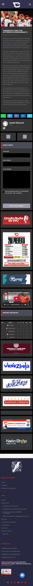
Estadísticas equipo (8, 522)
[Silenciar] (25, 304)
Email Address (7, 160)
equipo (10, 322)
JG (20, 322)
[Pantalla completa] (28, 304)
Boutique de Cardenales (10, 551)
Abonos (5, 534)
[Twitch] (22, 582)
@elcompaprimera (6, 565)
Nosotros (5, 503)
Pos (2, 322)
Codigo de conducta (10, 506)
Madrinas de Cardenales (10, 554)
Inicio (3, 500)
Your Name (6, 151)
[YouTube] (18, 582)
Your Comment (7, 169)
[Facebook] (8, 582)
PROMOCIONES (6, 531)
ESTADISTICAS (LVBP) (8, 488)
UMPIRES (4, 485)
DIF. (30, 322)
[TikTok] (25, 582)
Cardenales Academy (9, 548)
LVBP (3, 482)
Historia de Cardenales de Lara (14, 509)
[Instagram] (14, 582)
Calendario (5, 525)
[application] (16, 298)
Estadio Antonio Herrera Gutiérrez (12, 512)
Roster (4, 519)
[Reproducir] (5, 304)
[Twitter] (11, 582)
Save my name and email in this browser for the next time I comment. (16, 192)
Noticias (4, 528)
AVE (27, 322)
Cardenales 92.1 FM (8, 557)
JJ (18, 322)
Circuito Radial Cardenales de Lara (16, 516)
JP (23, 322)
